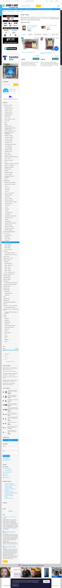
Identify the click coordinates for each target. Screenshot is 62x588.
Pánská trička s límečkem (10, 182)
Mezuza (6, 124)
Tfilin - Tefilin (7, 158)
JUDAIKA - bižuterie (9, 137)
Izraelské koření (8, 235)
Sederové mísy (8, 115)
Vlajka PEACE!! (8, 154)
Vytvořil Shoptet (55, 585)
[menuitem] (7, 9)
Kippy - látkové (8, 268)
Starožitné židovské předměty (11, 282)
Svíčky (6, 178)
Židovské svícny (8, 106)
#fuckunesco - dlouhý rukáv (11, 215)
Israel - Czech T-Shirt (9, 193)
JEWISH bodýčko (8, 229)
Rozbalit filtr (10, 361)
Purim (6, 207)
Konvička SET (6, 298)
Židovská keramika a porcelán (9, 284)
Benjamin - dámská (9, 226)
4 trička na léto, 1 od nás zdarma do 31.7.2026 (9, 517)
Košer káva (7, 237)
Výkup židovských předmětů (9, 302)
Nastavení (15, 585)
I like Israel (7, 189)
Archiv (5, 561)
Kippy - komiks (8, 270)
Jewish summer (8, 224)
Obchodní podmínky (29, 1)
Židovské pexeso (8, 151)
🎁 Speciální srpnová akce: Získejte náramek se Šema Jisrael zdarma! (9, 547)
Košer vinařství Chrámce (10, 252)
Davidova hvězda (8, 194)
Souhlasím (46, 581)
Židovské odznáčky (9, 172)
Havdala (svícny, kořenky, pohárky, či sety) (10, 128)
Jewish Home (6, 256)
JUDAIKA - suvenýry (7, 105)
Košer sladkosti (8, 245)
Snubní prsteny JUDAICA (10, 144)
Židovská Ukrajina (9, 217)
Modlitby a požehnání (9, 167)
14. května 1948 (8, 212)
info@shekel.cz (8, 468)
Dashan (6, 219)
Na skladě (7, 353)
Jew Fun (7, 191)
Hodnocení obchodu (9, 491)
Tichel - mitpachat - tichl (10, 272)
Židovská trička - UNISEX (10, 184)
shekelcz (6, 475)
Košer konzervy (8, 244)
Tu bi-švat (7, 205)
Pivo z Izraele (7, 238)
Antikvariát (7, 295)
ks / (10, 440)
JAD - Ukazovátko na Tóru (10, 130)
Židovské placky (6, 277)
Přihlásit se (6, 456)
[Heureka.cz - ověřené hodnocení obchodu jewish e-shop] (10, 91)
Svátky (4, 315)
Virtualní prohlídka (9, 495)
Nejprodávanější (38, 34)
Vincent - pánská (8, 198)
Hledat (38, 5)
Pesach (6, 210)
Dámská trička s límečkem (10, 222)
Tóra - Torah (7, 117)
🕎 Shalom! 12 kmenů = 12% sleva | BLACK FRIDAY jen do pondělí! (9, 532)
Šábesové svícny (8, 112)
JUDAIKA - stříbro (8, 139)
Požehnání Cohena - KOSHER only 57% (11, 310)
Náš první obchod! (9, 498)
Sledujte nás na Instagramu (33, 565)
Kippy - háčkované (9, 265)
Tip (6, 359)
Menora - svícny (8, 110)
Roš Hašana (8, 214)
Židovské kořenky (8, 149)
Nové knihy (7, 291)
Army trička (7, 196)
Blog (6, 496)
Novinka (7, 357)
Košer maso (7, 242)
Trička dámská (8, 221)
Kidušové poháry (8, 126)
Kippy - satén (7, 266)
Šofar (6, 122)
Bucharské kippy (8, 263)
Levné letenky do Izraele (10, 307)
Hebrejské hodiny (8, 113)
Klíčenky (6, 170)
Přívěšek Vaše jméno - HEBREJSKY (9, 133)
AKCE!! (5, 303)
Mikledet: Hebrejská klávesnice (11, 156)
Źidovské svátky (8, 203)
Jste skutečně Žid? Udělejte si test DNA (11, 313)
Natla (6, 161)
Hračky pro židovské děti (8, 273)
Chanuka (7, 208)
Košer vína (5, 251)
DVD (4, 296)
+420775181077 (8, 470)
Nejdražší (30, 34)
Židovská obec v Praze (8, 258)
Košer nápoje (7, 247)
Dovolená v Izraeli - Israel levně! (10, 305)
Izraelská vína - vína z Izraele (11, 254)
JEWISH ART (6, 300)
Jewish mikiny (6, 288)
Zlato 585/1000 (8, 146)
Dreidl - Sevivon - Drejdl (10, 119)
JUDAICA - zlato (8, 142)
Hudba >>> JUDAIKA (9, 165)
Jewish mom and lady (9, 228)
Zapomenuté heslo (7, 460)
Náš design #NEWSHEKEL (9, 231)
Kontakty (7, 490)
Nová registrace (6, 458)
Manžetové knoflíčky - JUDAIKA (11, 163)
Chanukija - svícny (9, 108)
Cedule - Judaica (8, 174)
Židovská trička (6, 180)
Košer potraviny (6, 233)
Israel (6, 186)
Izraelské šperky (8, 140)
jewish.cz (7, 473)
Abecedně (45, 34)
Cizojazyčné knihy (8, 293)
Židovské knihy (6, 289)
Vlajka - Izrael (7, 153)
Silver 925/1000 (8, 147)
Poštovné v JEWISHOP (10, 488)
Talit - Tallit (7, 120)
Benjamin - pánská (9, 200)
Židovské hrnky (8, 169)
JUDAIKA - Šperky (9, 135)
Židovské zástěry (7, 279)
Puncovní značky (9, 494)
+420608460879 (8, 472)
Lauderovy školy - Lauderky (11, 201)
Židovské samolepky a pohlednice (9, 177)
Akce (6, 355)
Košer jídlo (7, 240)
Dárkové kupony (6, 286)
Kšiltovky (6, 261)
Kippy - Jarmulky (7, 259)
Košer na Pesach (8, 249)
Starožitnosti (6, 281)
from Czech (7, 187)
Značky (5, 316)
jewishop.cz (7, 477)
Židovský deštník (7, 275)
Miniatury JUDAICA (9, 160)
